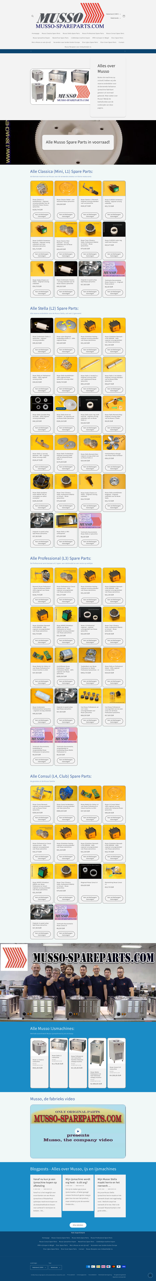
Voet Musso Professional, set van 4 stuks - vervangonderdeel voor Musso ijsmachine (89, 709)
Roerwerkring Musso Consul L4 (113, 883)
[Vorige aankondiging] (31, 51)
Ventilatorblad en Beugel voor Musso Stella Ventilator (113, 454)
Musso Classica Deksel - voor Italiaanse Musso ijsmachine (65, 200)
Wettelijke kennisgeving (105, 1274)
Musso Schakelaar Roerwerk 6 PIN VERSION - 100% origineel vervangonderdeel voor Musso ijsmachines (41, 628)
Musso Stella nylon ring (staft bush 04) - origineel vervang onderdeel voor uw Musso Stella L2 (90, 417)
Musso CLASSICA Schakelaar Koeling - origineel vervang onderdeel (113, 201)
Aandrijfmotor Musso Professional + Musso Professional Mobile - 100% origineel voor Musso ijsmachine (65, 670)
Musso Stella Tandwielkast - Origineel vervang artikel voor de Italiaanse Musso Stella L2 (65, 456)
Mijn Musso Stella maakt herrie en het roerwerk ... (109, 1182)
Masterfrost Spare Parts (86, 1242)
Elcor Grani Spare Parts (69, 1249)
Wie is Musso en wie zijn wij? (79, 1245)
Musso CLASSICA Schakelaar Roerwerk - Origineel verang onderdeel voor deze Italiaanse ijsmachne (41, 243)
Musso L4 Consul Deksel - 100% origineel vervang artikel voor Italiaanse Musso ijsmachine (114, 807)
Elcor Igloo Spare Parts (51, 1249)
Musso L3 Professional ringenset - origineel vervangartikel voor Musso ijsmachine (89, 628)
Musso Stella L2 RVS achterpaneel (63, 532)
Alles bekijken (78, 1225)
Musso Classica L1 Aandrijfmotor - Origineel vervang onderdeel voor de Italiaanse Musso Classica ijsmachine (41, 203)
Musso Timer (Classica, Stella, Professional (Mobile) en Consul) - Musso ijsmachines (89, 243)
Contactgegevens (81, 1274)
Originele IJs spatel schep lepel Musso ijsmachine (89, 281)
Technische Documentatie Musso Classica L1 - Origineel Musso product (114, 282)
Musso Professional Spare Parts (101, 1238)
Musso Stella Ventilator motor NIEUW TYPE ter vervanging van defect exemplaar (40, 495)
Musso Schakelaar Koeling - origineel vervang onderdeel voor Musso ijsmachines (89, 338)
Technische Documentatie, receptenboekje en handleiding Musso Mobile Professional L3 (65, 749)
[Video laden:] (78, 1131)
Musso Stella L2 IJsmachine (57, 1056)
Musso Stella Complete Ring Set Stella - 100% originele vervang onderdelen (41, 416)
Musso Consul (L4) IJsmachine (115, 1068)
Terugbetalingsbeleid (120, 1274)
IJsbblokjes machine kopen (105, 1242)
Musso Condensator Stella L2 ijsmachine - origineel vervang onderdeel (42, 338)
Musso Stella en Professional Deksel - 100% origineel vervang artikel (41, 377)
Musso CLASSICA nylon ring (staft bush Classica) (113, 241)
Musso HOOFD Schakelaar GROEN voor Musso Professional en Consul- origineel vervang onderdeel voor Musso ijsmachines (65, 629)
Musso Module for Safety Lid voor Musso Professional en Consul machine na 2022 (41, 668)
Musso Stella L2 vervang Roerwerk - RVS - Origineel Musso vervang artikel (41, 455)
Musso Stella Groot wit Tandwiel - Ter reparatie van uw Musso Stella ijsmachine (65, 416)
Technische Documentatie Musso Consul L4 (65, 924)
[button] (32, 16)
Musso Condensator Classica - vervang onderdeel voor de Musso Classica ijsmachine (65, 281)
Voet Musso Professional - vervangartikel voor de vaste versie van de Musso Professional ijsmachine (114, 709)
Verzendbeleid (92, 1274)
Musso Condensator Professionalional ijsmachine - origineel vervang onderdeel (42, 709)
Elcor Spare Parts (62, 1245)
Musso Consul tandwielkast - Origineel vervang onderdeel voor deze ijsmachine (65, 806)
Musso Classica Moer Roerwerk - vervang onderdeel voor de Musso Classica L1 (64, 243)
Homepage (46, 1238)
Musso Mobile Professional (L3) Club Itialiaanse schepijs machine (96, 1074)
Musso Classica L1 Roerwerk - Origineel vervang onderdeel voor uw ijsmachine (90, 201)
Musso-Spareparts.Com (41, 1275)
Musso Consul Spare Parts (48, 1242)
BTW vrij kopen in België (46, 1245)
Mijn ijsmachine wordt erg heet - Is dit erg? (78, 1180)
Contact (81, 1249)
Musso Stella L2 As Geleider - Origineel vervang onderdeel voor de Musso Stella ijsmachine (114, 378)
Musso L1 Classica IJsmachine (38, 1060)
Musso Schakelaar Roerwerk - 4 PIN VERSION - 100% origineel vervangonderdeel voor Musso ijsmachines (114, 339)
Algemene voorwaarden (119, 1277)
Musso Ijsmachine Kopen (67, 1242)
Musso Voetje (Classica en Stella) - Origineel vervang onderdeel (41, 281)
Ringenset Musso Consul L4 (89, 882)
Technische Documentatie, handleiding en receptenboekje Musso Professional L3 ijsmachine (41, 749)
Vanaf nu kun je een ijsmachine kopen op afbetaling (45, 1182)
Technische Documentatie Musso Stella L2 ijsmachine (89, 533)
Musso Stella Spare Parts (80, 1238)
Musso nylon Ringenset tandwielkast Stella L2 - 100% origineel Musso (66, 338)
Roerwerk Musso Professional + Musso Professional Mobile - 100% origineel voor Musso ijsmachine (42, 589)
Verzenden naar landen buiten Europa (104, 1245)
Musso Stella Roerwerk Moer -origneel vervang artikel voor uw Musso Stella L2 (90, 456)
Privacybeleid (71, 1274)
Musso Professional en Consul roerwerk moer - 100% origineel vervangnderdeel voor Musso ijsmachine (66, 589)
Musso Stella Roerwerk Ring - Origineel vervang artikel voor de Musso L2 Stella (114, 416)
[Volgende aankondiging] (125, 51)
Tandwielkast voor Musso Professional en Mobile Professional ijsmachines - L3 (90, 668)
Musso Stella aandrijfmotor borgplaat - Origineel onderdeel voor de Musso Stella (113, 495)
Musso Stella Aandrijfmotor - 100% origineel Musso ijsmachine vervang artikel (66, 377)
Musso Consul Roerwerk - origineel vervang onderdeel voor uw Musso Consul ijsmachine (41, 807)
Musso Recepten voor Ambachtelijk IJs (99, 1249)
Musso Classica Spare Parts (60, 1238)
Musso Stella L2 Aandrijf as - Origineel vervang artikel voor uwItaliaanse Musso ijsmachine (89, 378)
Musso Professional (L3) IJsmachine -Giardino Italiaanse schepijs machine (77, 1059)
